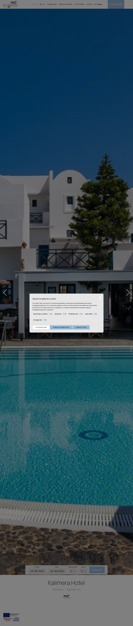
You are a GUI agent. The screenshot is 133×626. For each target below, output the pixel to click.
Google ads (37, 320)
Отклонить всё (41, 327)
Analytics (58, 314)
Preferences (73, 314)
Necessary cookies (40, 314)
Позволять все (81, 327)
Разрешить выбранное (61, 327)
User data (88, 314)
